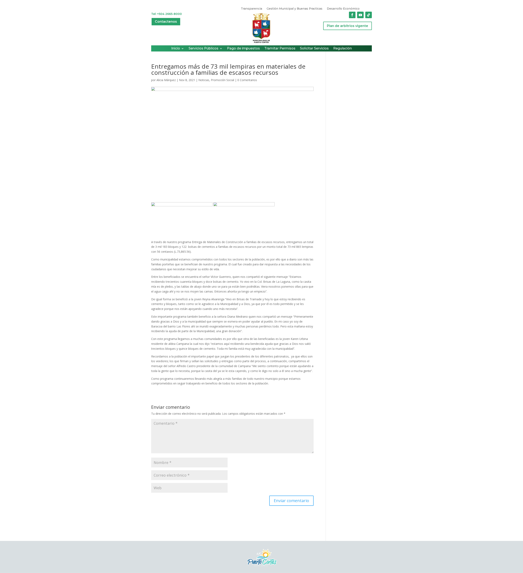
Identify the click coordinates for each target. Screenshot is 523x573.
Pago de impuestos (243, 48)
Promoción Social (222, 80)
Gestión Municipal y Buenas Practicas (294, 8)
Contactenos (166, 21)
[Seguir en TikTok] (368, 15)
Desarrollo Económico (343, 8)
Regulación (342, 48)
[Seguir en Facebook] (352, 15)
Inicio (175, 48)
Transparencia (251, 8)
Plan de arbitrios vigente (347, 26)
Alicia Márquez (166, 80)
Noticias (203, 80)
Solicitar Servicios (314, 48)
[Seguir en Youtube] (360, 15)
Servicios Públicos (203, 48)
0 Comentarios (247, 80)
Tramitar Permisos (279, 48)
